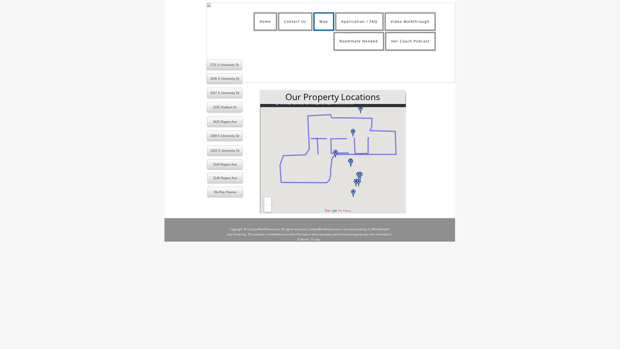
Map (323, 21)
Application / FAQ (359, 21)
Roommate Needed (359, 41)
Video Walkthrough (410, 21)
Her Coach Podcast (410, 41)
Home (265, 21)
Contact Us (295, 21)
